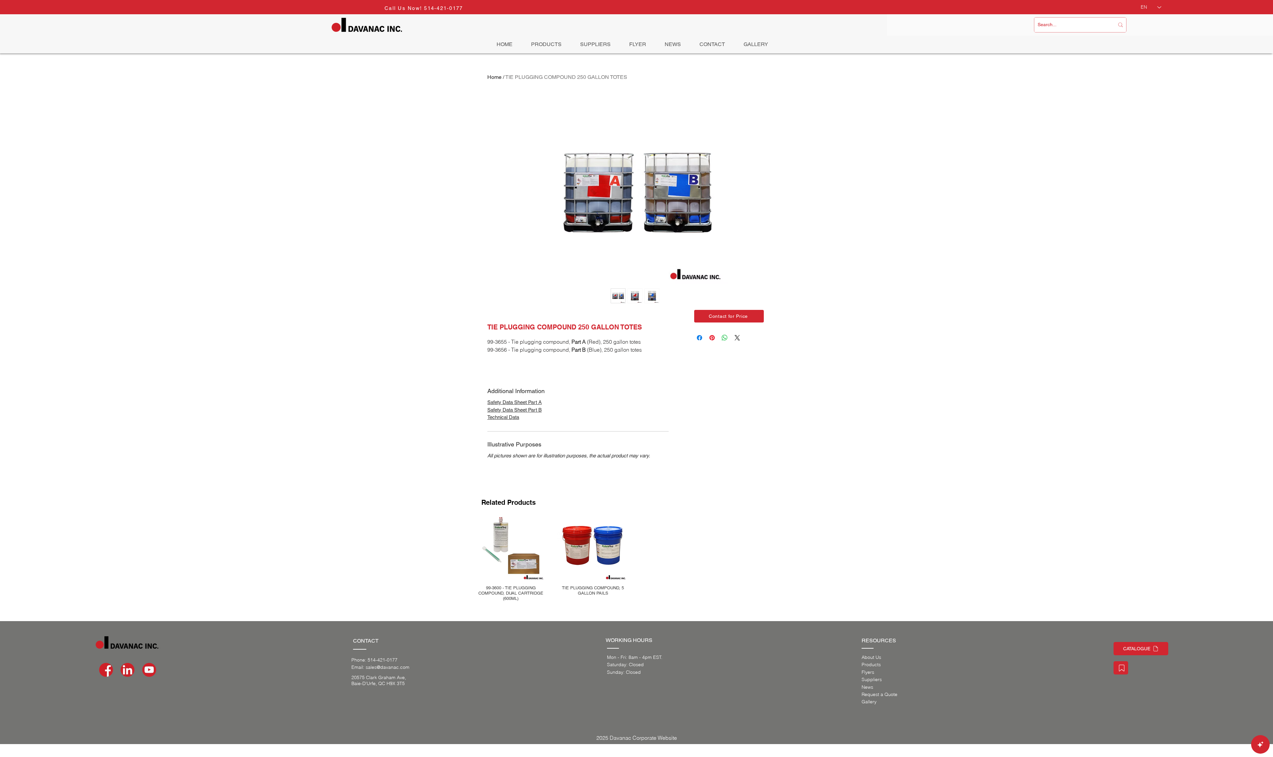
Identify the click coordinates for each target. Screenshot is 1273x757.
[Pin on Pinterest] (712, 338)
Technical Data (503, 417)
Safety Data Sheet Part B (514, 410)
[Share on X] (737, 338)
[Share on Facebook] (699, 338)
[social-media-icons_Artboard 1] (127, 670)
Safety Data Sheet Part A (514, 402)
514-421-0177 (443, 8)
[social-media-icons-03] (149, 670)
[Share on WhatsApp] (725, 338)
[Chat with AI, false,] (1260, 744)
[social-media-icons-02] (106, 670)
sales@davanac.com (387, 667)
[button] (729, 316)
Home (494, 77)
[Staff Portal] (1121, 667)
